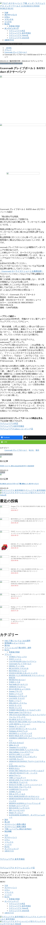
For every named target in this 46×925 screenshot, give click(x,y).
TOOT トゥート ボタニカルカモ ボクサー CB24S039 (17, 466)
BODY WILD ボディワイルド (20, 736)
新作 (37, 450)
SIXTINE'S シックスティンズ (20, 733)
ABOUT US (9, 851)
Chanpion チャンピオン (18, 747)
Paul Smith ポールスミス (18, 684)
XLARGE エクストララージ (20, 719)
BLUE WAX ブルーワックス (20, 787)
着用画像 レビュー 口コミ (14, 643)
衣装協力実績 (14, 26)
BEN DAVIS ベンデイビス (19, 808)
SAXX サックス (15, 705)
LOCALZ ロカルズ (16, 743)
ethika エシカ (14, 745)
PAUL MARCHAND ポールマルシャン (24, 796)
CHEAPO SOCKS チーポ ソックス (23, 773)
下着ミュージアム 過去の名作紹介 (18, 829)
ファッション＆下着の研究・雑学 (17, 648)
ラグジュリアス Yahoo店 (18, 35)
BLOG (31, 450)
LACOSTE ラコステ (17, 698)
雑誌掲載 (8, 831)
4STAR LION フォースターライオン (23, 780)
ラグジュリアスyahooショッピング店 (16, 429)
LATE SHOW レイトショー (19, 724)
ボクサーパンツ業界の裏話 (15, 824)
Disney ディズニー (16, 813)
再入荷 (7, 822)
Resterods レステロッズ (18, 696)
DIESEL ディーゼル (16, 666)
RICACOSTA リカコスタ (18, 668)
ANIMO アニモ (15, 792)
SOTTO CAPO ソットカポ (19, 754)
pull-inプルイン (15, 775)
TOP (6, 835)
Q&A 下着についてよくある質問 (17, 641)
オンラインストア (11, 849)
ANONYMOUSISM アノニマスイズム (24, 750)
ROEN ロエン (14, 768)
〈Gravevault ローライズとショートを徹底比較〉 (22, 271)
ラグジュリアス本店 (17, 31)
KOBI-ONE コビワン (17, 766)
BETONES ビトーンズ (18, 671)
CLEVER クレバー (16, 759)
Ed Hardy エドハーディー (19, 806)
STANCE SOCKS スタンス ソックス (23, 673)
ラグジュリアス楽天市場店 (12, 426)
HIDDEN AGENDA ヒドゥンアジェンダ (25, 803)
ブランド (8, 654)
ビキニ (7, 840)
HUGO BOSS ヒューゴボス (19, 689)
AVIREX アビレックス (18, 657)
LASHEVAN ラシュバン (18, 789)
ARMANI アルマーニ (17, 687)
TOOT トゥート (15, 659)
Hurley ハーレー (15, 701)
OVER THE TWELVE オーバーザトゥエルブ (26, 771)
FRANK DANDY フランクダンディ (23, 757)
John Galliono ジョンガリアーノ (21, 752)
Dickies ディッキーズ (17, 726)
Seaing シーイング (16, 694)
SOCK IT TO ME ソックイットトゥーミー (25, 785)
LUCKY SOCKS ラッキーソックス (22, 729)
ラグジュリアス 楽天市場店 (20, 33)
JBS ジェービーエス (17, 810)
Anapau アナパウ (15, 691)
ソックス (8, 844)
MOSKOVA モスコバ (17, 680)
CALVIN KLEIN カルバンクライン (22, 661)
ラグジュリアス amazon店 (19, 38)
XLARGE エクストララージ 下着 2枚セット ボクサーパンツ (19, 483)
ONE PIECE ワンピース (18, 782)
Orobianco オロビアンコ (18, 731)
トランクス (8, 842)
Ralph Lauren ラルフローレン (20, 712)
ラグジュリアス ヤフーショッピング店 (17, 868)
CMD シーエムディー (17, 778)
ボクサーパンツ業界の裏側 (15, 827)
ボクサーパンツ (10, 837)
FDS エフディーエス (17, 794)
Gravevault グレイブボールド (11, 63)
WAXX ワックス (15, 708)
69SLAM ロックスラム (18, 703)
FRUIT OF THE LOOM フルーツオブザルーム (27, 722)
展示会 (7, 645)
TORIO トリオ (14, 682)
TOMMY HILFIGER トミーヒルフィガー (25, 710)
